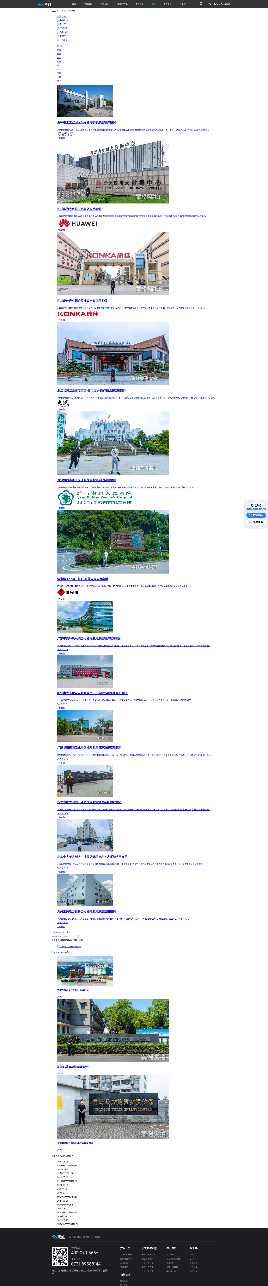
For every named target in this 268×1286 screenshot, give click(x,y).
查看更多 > (56, 940)
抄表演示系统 (147, 1258)
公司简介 (194, 1258)
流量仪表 (124, 1263)
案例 (153, 4)
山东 (59, 69)
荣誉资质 (194, 1263)
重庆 (59, 77)
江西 (59, 73)
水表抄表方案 (147, 1271)
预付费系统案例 (173, 1258)
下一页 (61, 932)
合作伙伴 (194, 1267)
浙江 (59, 49)
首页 (74, 4)
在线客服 (258, 515)
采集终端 (124, 1267)
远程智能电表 (126, 1254)
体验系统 (258, 522)
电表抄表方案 (147, 1267)
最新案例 (170, 1263)
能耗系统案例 (172, 1267)
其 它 (59, 81)
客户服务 (194, 1271)
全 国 (59, 46)
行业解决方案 (147, 1263)
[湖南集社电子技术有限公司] (45, 5)
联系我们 (183, 4)
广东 (59, 61)
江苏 (59, 57)
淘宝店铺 (124, 1281)
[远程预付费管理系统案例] (136, 946)
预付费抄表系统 (148, 1254)
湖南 (59, 53)
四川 (59, 65)
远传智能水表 (126, 1258)
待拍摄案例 (171, 1271)
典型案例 (170, 1254)
